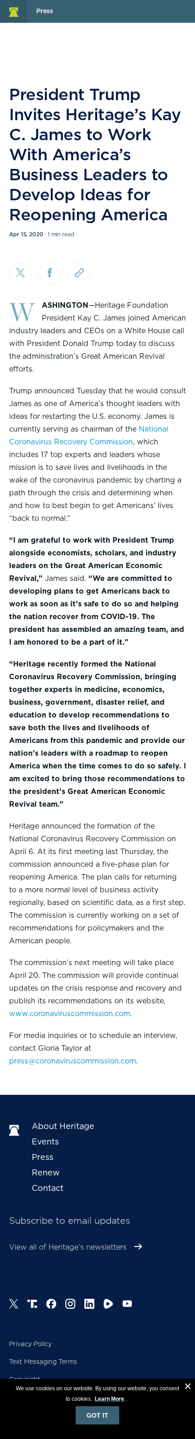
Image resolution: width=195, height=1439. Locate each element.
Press (43, 1157)
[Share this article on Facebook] (50, 273)
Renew (46, 1172)
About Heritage (63, 1126)
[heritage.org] (13, 11)
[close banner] (187, 1387)
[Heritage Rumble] (108, 1305)
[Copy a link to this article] (79, 273)
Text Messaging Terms (43, 1361)
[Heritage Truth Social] (32, 1305)
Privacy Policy (30, 1344)
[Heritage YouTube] (127, 1305)
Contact (47, 1188)
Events (45, 1141)
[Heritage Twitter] (13, 1305)
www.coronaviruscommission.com (69, 1013)
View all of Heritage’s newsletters (68, 1247)
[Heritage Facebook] (51, 1305)
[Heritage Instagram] (70, 1305)
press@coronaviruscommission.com (72, 1061)
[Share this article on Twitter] (20, 274)
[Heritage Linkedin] (89, 1305)
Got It (97, 1415)
